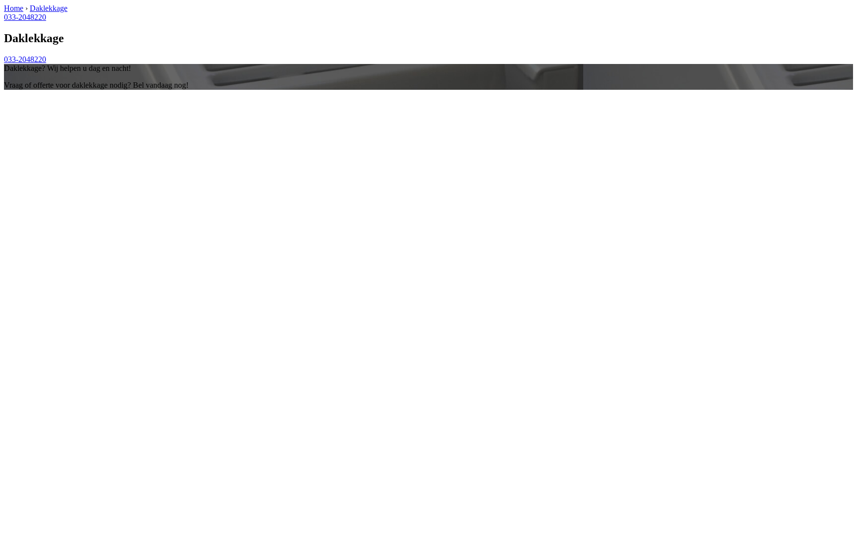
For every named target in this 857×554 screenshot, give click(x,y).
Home (13, 8)
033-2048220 (25, 17)
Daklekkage (48, 8)
